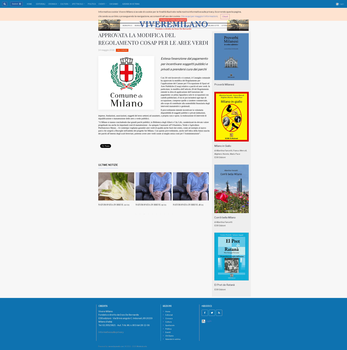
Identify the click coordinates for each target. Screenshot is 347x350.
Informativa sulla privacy (111, 332)
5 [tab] (152, 214)
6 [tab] (156, 214)
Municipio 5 (151, 25)
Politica (92, 4)
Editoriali (40, 4)
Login (341, 4)
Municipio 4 (139, 25)
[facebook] (205, 313)
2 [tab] (140, 214)
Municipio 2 (115, 25)
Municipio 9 (200, 25)
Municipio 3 (127, 25)
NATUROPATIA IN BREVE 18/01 (188, 204)
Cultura (64, 4)
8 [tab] (164, 214)
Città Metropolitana (230, 25)
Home (29, 4)
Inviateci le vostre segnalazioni (173, 20)
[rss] (219, 313)
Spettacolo (78, 4)
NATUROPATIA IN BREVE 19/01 (151, 204)
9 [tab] (168, 214)
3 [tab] (144, 214)
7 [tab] (160, 214)
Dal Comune (122, 50)
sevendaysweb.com (116, 346)
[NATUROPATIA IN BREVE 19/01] (153, 186)
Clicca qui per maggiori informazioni (199, 16)
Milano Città (213, 25)
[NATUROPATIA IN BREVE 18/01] (191, 186)
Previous (96, 192)
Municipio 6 (164, 25)
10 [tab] (172, 214)
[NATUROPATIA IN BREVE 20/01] (116, 186)
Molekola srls (142, 346)
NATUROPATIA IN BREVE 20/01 (113, 204)
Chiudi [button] (225, 16)
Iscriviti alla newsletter (238, 20)
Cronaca (52, 4)
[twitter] (212, 313)
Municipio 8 (188, 25)
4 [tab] (148, 214)
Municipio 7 (176, 25)
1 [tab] (136, 214)
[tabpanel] (117, 190)
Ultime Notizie (108, 164)
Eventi (102, 4)
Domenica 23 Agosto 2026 (109, 20)
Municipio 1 (103, 25)
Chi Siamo (113, 4)
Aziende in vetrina (130, 4)
